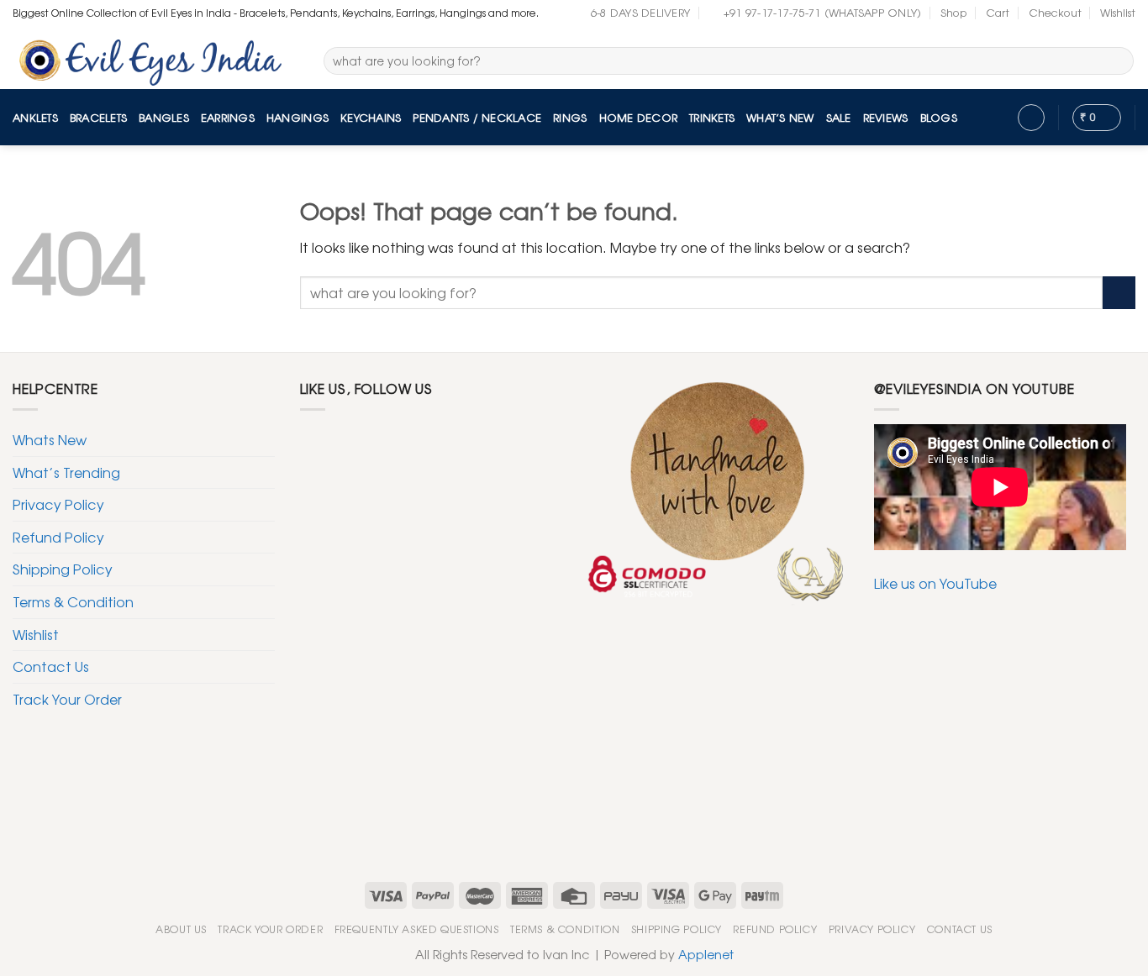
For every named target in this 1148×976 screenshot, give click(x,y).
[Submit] (1118, 61)
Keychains (370, 117)
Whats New (50, 439)
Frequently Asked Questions (416, 929)
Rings (570, 117)
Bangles (164, 117)
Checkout (1055, 12)
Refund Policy (58, 537)
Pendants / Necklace (477, 117)
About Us (181, 929)
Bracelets (98, 117)
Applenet (706, 954)
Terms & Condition (73, 601)
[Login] (1031, 117)
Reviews (885, 117)
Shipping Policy (63, 569)
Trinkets (712, 117)
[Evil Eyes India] (155, 57)
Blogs (938, 117)
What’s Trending (66, 472)
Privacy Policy (58, 504)
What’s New (780, 117)
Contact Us (51, 666)
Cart (997, 12)
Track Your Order (67, 699)
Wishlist (1117, 12)
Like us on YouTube (935, 583)
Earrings (228, 117)
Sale (838, 117)
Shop (953, 12)
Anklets (35, 117)
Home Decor (638, 117)
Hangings (297, 117)
